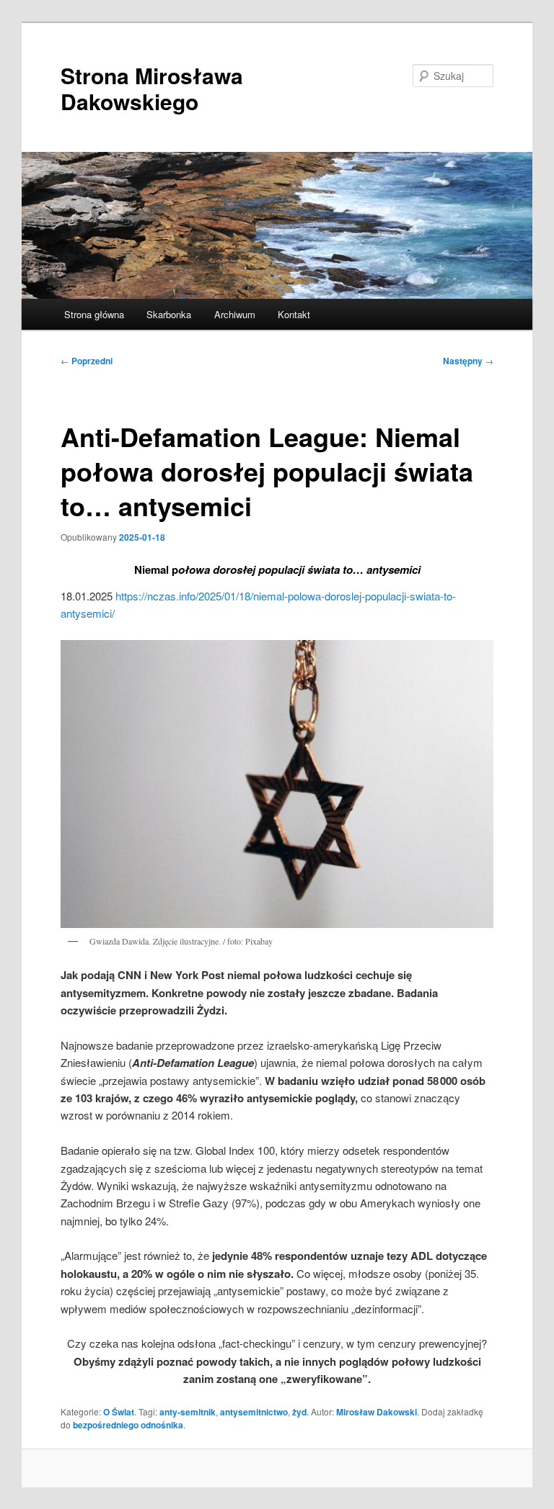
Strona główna (94, 314)
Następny (468, 360)
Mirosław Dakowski (376, 1411)
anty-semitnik (187, 1411)
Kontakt (294, 314)
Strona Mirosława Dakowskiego (152, 88)
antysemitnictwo (254, 1411)
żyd (299, 1411)
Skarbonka (168, 314)
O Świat (118, 1411)
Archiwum (234, 314)
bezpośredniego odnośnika (128, 1424)
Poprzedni (87, 360)
